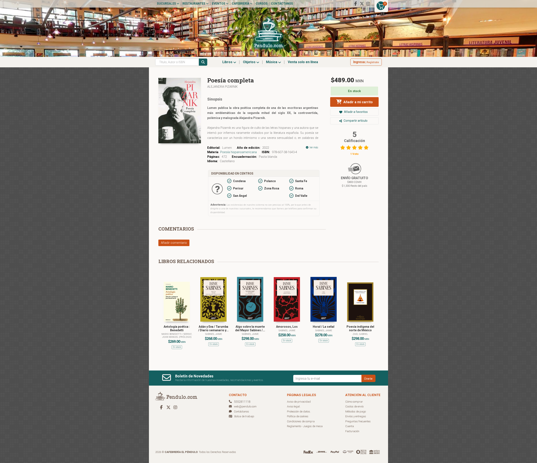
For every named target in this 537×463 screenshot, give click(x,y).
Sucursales (167, 3)
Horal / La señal (323, 326)
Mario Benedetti (172, 334)
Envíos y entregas (355, 416)
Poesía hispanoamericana (238, 152)
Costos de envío (354, 406)
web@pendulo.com (245, 406)
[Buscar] (203, 62)
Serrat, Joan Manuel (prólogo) (177, 335)
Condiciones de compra (301, 421)
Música (272, 62)
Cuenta (349, 426)
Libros (227, 62)
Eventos (219, 3)
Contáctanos (282, 3)
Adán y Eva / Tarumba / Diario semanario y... (213, 328)
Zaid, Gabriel (360, 334)
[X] (362, 4)
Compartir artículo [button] (355, 120)
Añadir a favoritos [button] (355, 111)
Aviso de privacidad (299, 401)
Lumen (227, 148)
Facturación (352, 431)
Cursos (262, 3)
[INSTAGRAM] (368, 4)
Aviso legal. (293, 406)
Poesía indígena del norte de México (360, 328)
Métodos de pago (355, 411)
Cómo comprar (354, 401)
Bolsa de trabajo (244, 416)
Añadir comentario (174, 243)
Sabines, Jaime (213, 334)
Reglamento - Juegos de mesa (305, 426)
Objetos (249, 62)
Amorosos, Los (287, 326)
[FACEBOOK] (355, 4)
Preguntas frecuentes (358, 421)
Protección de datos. (299, 411)
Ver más (313, 147)
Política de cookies (297, 416)
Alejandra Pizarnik (222, 87)
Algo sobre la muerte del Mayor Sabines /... (250, 328)
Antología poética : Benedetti (177, 328)
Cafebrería (241, 3)
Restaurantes (194, 3)
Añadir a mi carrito (358, 102)
